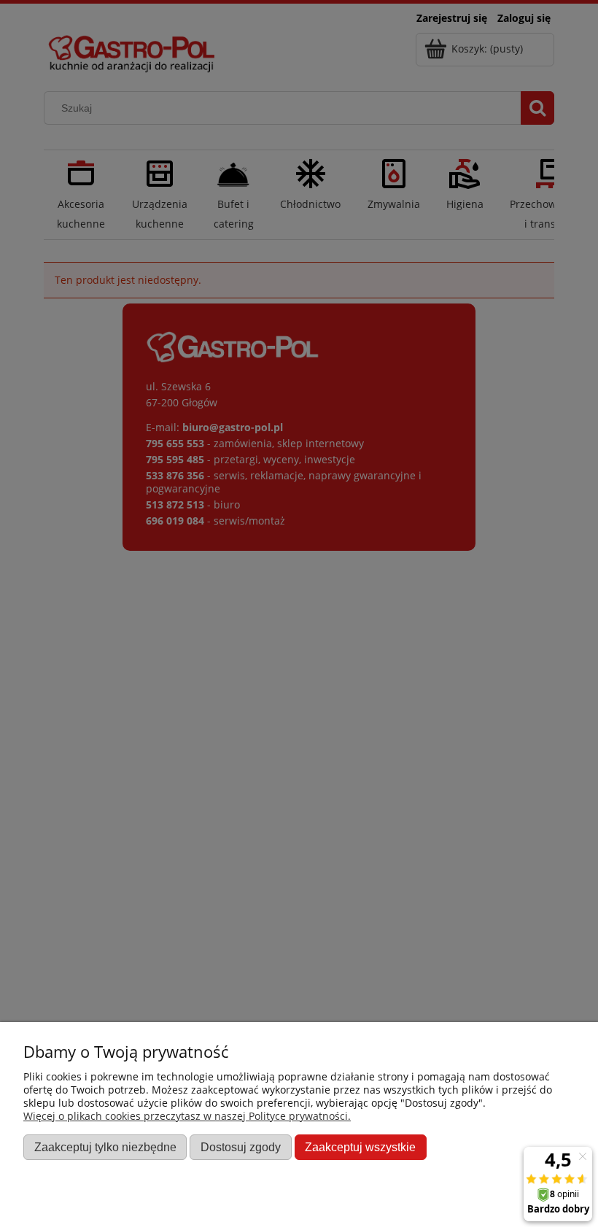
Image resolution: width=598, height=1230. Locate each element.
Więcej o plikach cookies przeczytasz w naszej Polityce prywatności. (187, 1116)
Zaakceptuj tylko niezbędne (105, 1146)
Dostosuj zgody (241, 1146)
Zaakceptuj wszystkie (360, 1146)
